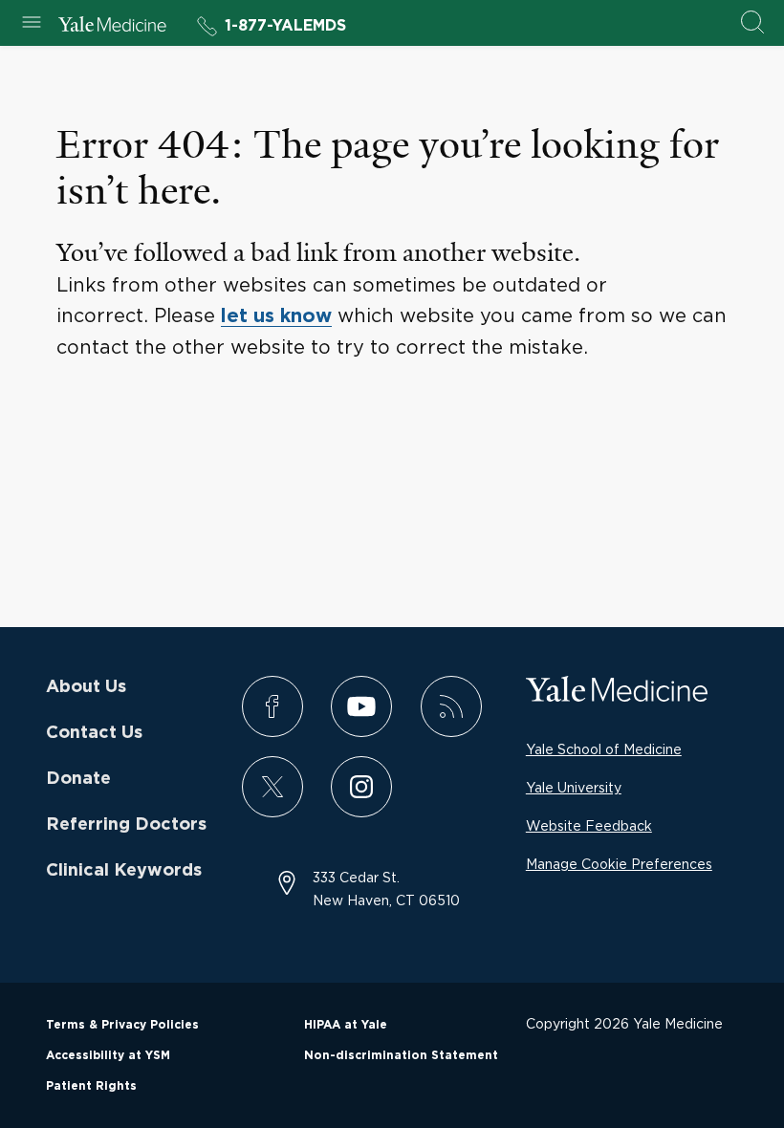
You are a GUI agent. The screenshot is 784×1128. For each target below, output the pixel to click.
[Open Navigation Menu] (31, 23)
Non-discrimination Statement (401, 1055)
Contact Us (94, 733)
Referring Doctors (126, 825)
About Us (86, 687)
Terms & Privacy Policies (122, 1024)
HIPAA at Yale (345, 1024)
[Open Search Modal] (752, 23)
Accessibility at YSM (108, 1055)
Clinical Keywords (124, 870)
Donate (78, 779)
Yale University (573, 787)
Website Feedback (589, 825)
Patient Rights (91, 1086)
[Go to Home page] (112, 26)
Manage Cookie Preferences (619, 864)
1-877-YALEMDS (285, 25)
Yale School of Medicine (604, 749)
